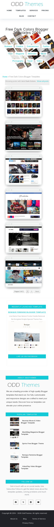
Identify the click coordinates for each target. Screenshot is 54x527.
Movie (43, 53)
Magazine (20, 53)
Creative (19, 46)
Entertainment (33, 46)
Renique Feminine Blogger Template (27, 312)
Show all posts (43, 81)
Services (34, 10)
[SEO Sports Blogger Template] (23, 273)
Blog (21, 16)
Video (39, 61)
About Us (13, 519)
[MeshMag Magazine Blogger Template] (23, 239)
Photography (17, 61)
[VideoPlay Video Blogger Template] (23, 137)
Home (9, 10)
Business (8, 46)
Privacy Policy (27, 523)
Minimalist (32, 53)
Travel (29, 61)
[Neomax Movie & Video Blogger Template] (23, 103)
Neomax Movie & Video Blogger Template (30, 422)
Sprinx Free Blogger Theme (33, 443)
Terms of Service (39, 519)
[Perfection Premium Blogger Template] (23, 205)
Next (37, 291)
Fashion (46, 46)
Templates (21, 10)
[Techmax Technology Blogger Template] (23, 171)
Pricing (45, 10)
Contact (32, 16)
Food (10, 53)
